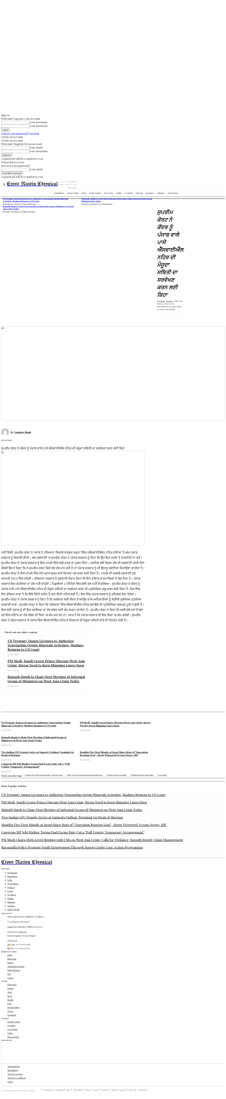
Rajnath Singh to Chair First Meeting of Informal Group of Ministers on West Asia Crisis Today (38, 207)
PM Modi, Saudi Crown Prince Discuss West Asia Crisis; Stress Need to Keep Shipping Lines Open (46, 663)
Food (9, 996)
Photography (13, 1037)
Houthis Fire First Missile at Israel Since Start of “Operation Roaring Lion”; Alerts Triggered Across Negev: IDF (84, 824)
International (14, 1066)
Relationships (13, 1007)
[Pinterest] (28, 317)
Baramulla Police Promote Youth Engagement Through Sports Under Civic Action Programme (72, 847)
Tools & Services (15, 1074)
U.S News (161, 301)
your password (38, 126)
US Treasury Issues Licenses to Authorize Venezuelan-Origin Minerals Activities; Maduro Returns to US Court (35, 199)
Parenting (11, 1015)
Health (10, 1000)
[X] (17, 317)
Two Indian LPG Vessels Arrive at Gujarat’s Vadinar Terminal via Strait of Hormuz (62, 817)
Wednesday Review (15, 966)
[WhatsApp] (39, 317)
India (9, 955)
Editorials (11, 959)
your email (36, 147)
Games (10, 988)
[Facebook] (6, 317)
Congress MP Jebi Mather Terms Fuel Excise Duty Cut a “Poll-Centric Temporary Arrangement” (72, 832)
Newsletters (13, 1070)
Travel (10, 1011)
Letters (10, 962)
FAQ (9, 974)
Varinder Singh (22, 432)
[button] (4, 184)
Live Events (12, 1029)
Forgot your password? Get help (20, 133)
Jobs (9, 1003)
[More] (51, 317)
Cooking (11, 1025)
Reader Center (13, 1021)
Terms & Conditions (17, 1078)
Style (9, 992)
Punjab (169, 301)
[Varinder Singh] (5, 432)
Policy (10, 1081)
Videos (10, 978)
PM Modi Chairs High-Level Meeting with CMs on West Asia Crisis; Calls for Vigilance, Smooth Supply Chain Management (92, 839)
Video (10, 1033)
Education (12, 984)
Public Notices (13, 970)
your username (39, 122)
